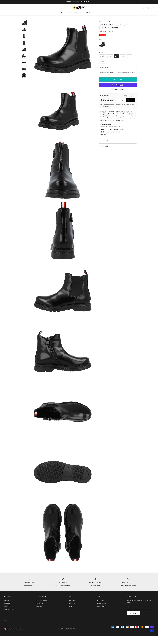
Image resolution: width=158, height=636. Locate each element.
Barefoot (78, 13)
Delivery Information (41, 600)
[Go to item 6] (24, 55)
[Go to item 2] (24, 29)
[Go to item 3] (24, 36)
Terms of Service (101, 603)
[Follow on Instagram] (5, 620)
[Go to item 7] (24, 62)
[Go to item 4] (24, 42)
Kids (61, 13)
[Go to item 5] (24, 49)
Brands (89, 13)
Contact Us (39, 606)
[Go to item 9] (24, 75)
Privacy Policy (100, 606)
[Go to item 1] (24, 22)
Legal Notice (100, 600)
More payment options (118, 89)
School (69, 13)
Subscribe (134, 613)
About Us (6, 600)
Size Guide (7, 603)
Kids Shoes (72, 603)
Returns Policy (39, 603)
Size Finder (7, 606)
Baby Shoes (72, 600)
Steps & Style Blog (9, 609)
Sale (96, 13)
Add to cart (118, 79)
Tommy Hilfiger (104, 21)
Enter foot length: (108, 100)
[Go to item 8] (24, 69)
